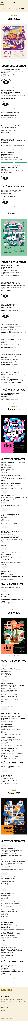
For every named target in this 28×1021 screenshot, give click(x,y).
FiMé (14, 2)
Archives (14, 609)
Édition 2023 (14, 15)
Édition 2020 (14, 406)
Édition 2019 (14, 793)
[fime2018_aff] (14, 636)
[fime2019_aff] (14, 816)
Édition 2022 (14, 210)
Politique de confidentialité (7, 1018)
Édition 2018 (14, 612)
